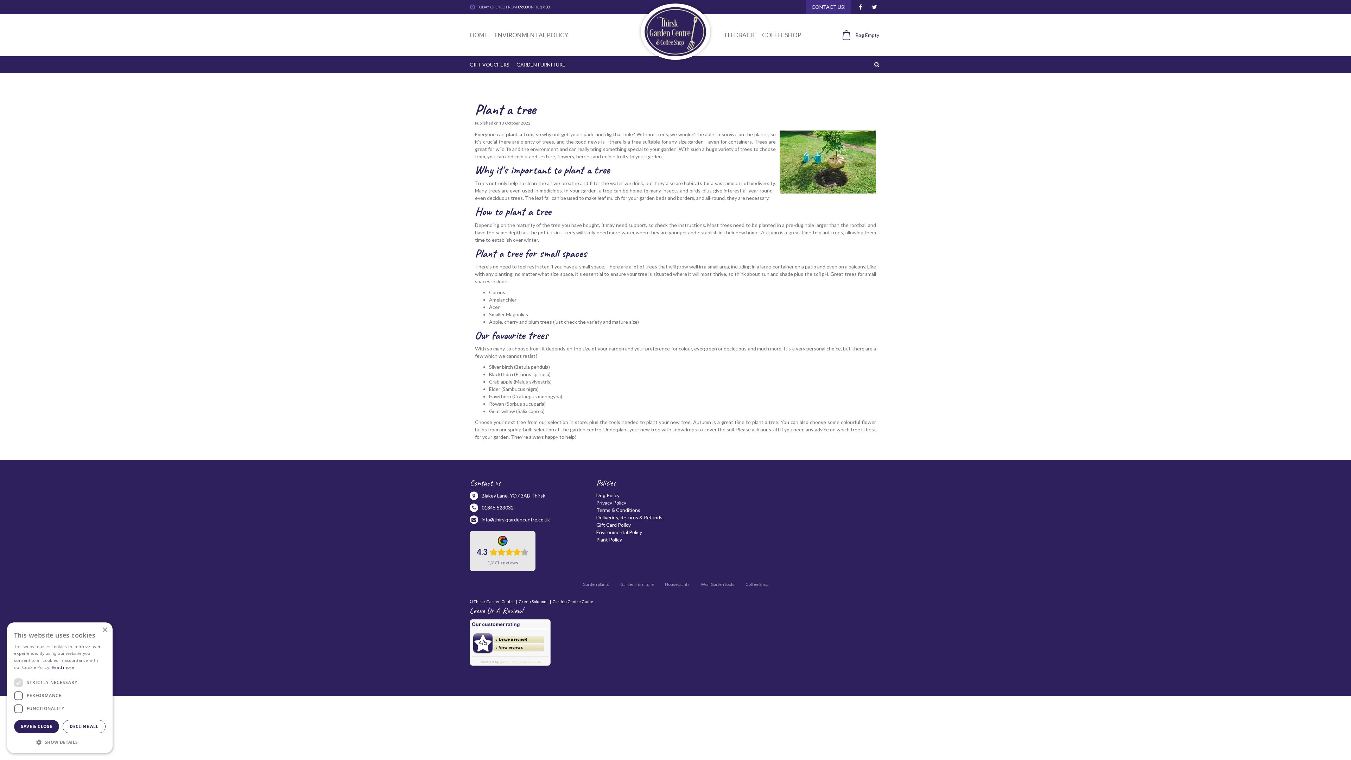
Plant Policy (609, 540)
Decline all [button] (84, 726)
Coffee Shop (757, 584)
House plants (677, 584)
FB (860, 7)
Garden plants (596, 584)
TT (874, 7)
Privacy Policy (611, 503)
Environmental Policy (619, 532)
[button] (60, 742)
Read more (63, 667)
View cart (857, 47)
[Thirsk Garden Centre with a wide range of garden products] (675, 32)
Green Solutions (533, 601)
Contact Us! (829, 7)
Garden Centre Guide (572, 601)
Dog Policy (608, 495)
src (877, 64)
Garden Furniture (637, 584)
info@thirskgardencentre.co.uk (516, 519)
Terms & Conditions (618, 510)
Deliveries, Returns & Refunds (629, 517)
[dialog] (60, 687)
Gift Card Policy (613, 525)
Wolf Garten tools (717, 584)
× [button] (104, 630)
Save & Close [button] (36, 726)
